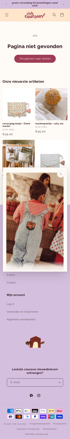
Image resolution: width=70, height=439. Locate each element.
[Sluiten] (61, 174)
